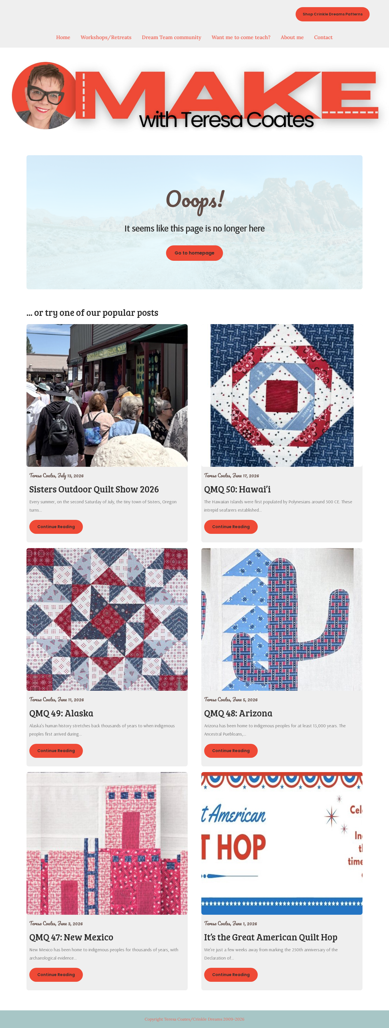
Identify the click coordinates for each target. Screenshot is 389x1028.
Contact (323, 37)
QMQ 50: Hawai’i (237, 489)
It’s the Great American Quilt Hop (270, 937)
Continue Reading (56, 527)
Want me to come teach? (241, 37)
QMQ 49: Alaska (61, 713)
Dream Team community (171, 37)
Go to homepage (194, 253)
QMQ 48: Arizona (238, 713)
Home (63, 37)
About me (292, 37)
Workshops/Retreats (106, 37)
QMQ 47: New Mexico (71, 937)
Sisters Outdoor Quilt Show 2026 (94, 489)
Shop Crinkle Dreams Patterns (333, 14)
